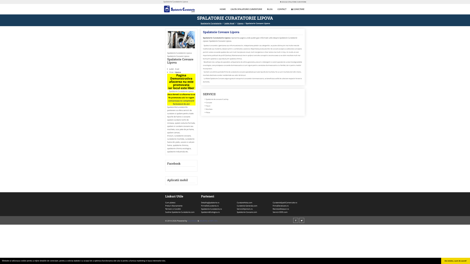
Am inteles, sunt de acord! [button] (456, 261)
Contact (281, 9)
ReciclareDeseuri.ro (281, 209)
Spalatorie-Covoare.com (247, 212)
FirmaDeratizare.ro (281, 205)
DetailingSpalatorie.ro (210, 202)
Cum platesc (170, 202)
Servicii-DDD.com (280, 212)
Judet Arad (229, 23)
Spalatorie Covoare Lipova (221, 32)
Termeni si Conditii (173, 209)
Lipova (240, 23)
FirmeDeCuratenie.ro (210, 205)
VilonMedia (192, 221)
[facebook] (295, 220)
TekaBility (203, 221)
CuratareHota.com (244, 202)
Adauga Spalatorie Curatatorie (293, 2)
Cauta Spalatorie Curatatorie (246, 9)
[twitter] (301, 220)
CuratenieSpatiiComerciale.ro (285, 202)
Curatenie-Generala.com (247, 205)
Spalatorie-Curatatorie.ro (211, 209)
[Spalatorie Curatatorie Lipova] (181, 40)
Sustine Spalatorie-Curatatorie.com (179, 212)
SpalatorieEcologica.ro (210, 212)
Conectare (298, 9)
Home (223, 9)
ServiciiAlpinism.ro (245, 209)
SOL (216, 221)
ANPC (211, 221)
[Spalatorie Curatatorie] (179, 9)
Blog (270, 9)
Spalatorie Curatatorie (211, 23)
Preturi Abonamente (173, 205)
